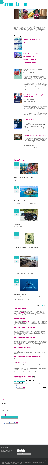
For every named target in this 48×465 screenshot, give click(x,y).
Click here (25, 150)
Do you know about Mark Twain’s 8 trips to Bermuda (26, 247)
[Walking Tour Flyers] (18, 69)
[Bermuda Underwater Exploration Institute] (29, 168)
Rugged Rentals (17, 224)
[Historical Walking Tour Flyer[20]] (18, 93)
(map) (43, 124)
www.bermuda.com (6, 451)
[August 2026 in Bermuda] (18, 37)
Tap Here (25, 42)
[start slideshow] (28, 18)
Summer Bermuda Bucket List (21, 201)
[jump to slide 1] (29, 18)
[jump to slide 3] (32, 18)
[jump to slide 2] (30, 18)
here (34, 376)
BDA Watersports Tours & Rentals (22, 362)
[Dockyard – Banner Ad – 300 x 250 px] (18, 52)
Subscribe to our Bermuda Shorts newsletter (23, 449)
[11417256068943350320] (18, 134)
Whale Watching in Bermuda (20, 294)
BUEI (43, 332)
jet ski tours (21, 344)
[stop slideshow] (33, 18)
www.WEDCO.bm (26, 65)
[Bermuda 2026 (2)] (18, 119)
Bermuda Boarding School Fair (29, 119)
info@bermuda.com (8, 450)
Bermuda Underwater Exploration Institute (23, 177)
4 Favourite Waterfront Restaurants (22, 271)
